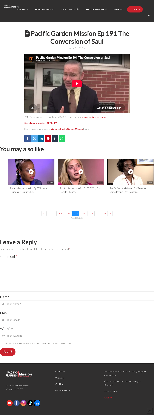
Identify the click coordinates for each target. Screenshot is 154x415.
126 (60, 213)
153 (104, 213)
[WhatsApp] (62, 138)
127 (68, 213)
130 (91, 213)
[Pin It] (48, 138)
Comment (8, 256)
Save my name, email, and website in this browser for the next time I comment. (38, 343)
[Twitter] (34, 138)
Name (5, 297)
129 (83, 213)
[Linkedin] (41, 138)
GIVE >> (108, 397)
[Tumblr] (55, 138)
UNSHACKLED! (62, 390)
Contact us (60, 371)
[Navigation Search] (148, 15)
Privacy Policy (110, 391)
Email (5, 313)
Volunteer (59, 377)
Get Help (59, 384)
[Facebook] (27, 138)
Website (6, 328)
